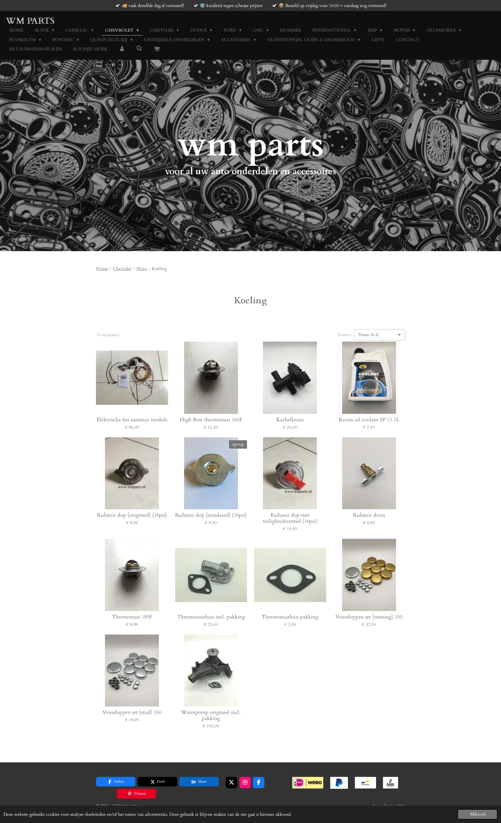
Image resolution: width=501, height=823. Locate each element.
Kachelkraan (290, 420)
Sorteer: (344, 335)
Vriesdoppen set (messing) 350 (368, 617)
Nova (142, 268)
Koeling (159, 268)
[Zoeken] (139, 48)
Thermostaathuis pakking (290, 617)
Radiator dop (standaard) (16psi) (211, 515)
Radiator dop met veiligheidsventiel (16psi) (290, 518)
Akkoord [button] (477, 814)
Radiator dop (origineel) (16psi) (132, 515)
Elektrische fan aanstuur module (132, 420)
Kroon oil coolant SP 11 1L (369, 420)
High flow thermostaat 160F (211, 420)
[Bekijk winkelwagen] (156, 49)
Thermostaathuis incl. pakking (211, 617)
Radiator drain (369, 515)
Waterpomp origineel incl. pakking (211, 715)
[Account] (121, 49)
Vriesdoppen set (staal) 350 (131, 712)
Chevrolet (122, 268)
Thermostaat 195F (132, 617)
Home (102, 268)
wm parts (30, 21)
